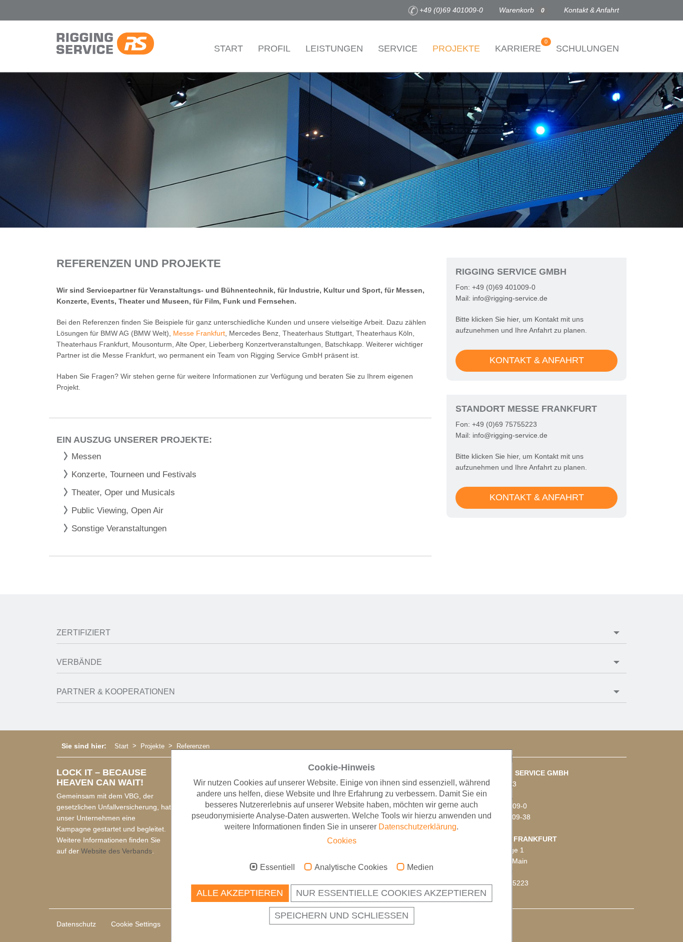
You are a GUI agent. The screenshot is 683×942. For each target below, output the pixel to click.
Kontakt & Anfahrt (591, 10)
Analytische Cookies (351, 867)
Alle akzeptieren (239, 893)
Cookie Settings (135, 924)
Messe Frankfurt (199, 333)
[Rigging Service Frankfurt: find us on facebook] (62, 10)
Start (228, 49)
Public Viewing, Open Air (118, 510)
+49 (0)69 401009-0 (451, 10)
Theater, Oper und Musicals (123, 492)
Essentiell (277, 867)
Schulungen (587, 49)
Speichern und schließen (341, 915)
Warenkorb (521, 10)
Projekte (456, 49)
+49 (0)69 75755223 (504, 424)
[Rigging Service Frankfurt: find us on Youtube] (92, 10)
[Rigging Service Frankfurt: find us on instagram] (77, 10)
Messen (86, 456)
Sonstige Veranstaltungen (119, 528)
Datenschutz (76, 924)
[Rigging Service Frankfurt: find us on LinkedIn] (107, 10)
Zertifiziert (83, 632)
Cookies (341, 840)
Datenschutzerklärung (417, 826)
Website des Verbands (116, 851)
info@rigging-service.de (510, 298)
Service (398, 49)
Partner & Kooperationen (115, 691)
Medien (420, 867)
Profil (274, 49)
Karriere (521, 46)
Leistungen (334, 49)
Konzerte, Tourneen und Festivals (134, 474)
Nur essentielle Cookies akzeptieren (391, 893)
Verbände (79, 662)
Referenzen (193, 746)
